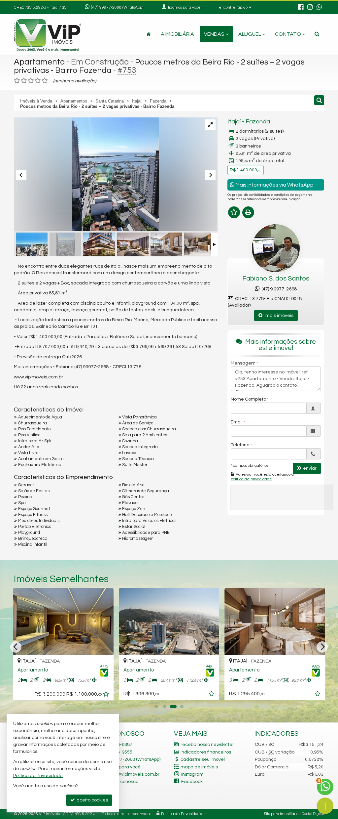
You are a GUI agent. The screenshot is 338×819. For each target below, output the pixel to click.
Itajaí (234, 121)
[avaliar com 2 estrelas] (24, 80)
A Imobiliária (177, 34)
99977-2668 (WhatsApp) (121, 7)
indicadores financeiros (206, 752)
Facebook (192, 781)
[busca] (317, 34)
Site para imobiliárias (282, 814)
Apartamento (39, 62)
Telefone (240, 445)
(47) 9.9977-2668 (278, 289)
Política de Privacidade (181, 814)
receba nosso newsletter (207, 744)
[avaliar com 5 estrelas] (45, 80)
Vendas (214, 34)
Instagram (192, 774)
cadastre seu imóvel (203, 759)
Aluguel (249, 34)
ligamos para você (121, 767)
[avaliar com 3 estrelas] (31, 80)
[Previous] (15, 647)
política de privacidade (251, 479)
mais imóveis (277, 315)
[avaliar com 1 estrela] (17, 80)
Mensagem (243, 363)
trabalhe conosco (119, 781)
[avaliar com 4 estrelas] (38, 80)
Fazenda (258, 121)
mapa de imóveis (199, 767)
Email (237, 422)
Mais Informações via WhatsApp (274, 185)
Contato (288, 34)
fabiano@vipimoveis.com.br (130, 774)
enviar (310, 468)
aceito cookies (92, 800)
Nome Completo (248, 399)
